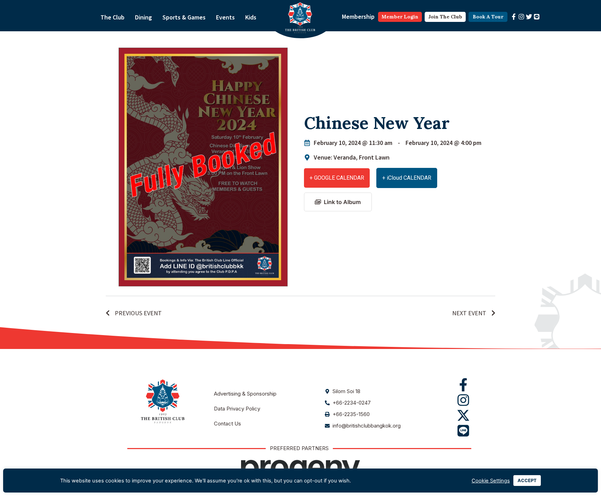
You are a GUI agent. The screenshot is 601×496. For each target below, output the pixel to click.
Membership (358, 17)
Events (225, 17)
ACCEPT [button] (527, 480)
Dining (143, 17)
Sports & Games (184, 17)
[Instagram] (521, 16)
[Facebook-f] (513, 16)
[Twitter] (529, 16)
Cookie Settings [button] (491, 481)
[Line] (536, 16)
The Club (113, 17)
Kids (250, 17)
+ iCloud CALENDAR (406, 177)
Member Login (400, 17)
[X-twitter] (463, 415)
